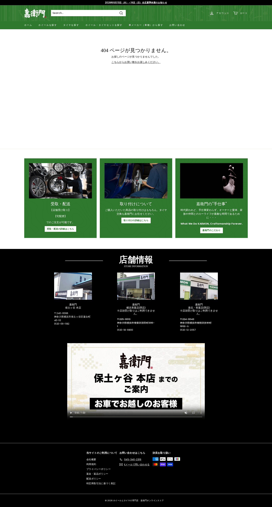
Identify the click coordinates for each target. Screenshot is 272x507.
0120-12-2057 (188, 330)
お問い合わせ (177, 25)
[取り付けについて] (136, 180)
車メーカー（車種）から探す (146, 25)
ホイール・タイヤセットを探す (103, 25)
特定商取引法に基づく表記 (101, 483)
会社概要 (91, 459)
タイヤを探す (71, 25)
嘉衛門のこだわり (211, 230)
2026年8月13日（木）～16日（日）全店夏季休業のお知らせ (136, 2)
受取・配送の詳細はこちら (60, 228)
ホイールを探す (47, 25)
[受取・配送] (60, 180)
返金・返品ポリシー (97, 473)
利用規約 (91, 464)
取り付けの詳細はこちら (136, 220)
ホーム (28, 25)
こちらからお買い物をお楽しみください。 (136, 62)
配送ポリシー (93, 478)
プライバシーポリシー (98, 469)
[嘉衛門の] (211, 180)
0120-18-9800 (125, 330)
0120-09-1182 (61, 323)
